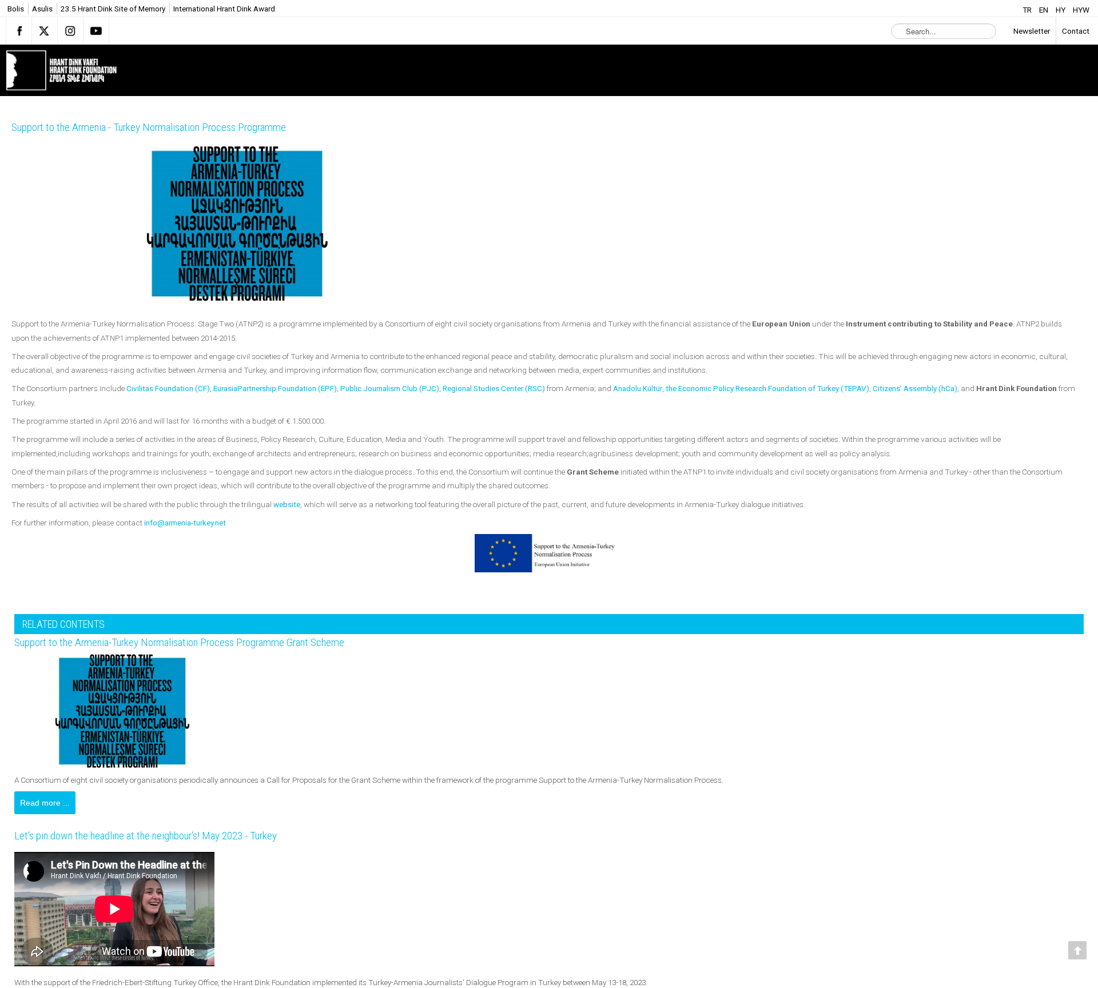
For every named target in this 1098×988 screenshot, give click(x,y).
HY (1061, 9)
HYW (1081, 9)
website (286, 504)
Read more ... (45, 802)
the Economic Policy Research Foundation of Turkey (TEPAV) (767, 388)
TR (1028, 9)
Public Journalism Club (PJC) (389, 388)
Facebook (18, 31)
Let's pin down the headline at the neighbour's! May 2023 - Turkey (166, 837)
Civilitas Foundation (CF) (168, 388)
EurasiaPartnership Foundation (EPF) (275, 388)
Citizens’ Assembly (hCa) (915, 388)
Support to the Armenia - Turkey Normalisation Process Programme (169, 127)
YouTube (96, 31)
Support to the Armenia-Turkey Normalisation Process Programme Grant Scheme (204, 643)
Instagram (70, 31)
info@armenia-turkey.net (185, 522)
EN (1044, 9)
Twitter (44, 31)
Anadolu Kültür (637, 388)
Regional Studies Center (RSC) (494, 388)
